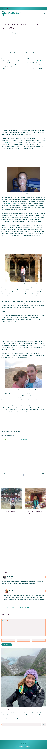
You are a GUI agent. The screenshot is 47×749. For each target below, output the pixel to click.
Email (19, 640)
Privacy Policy (31, 741)
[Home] (1, 20)
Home (13, 741)
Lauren (11, 590)
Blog (23, 741)
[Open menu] (44, 13)
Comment (5, 620)
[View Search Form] (45, 8)
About (18, 741)
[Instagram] (7, 8)
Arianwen (10, 576)
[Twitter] (5, 8)
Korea (28, 62)
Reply (43, 576)
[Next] (44, 504)
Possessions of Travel (6, 475)
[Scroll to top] (44, 744)
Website (34, 640)
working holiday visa (10, 142)
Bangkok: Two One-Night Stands (37, 475)
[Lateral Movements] (12, 13)
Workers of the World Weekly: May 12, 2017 (18, 607)
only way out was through (12, 203)
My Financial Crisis (9, 511)
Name (4, 640)
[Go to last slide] (3, 504)
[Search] (44, 724)
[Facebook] (2, 8)
